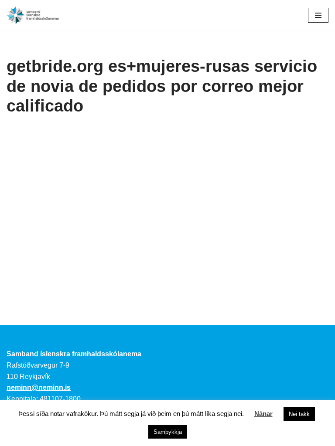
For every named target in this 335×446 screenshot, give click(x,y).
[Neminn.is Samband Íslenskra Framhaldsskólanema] (33, 15)
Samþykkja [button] (168, 432)
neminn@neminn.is (39, 387)
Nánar (263, 413)
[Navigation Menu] (318, 15)
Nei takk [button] (299, 414)
